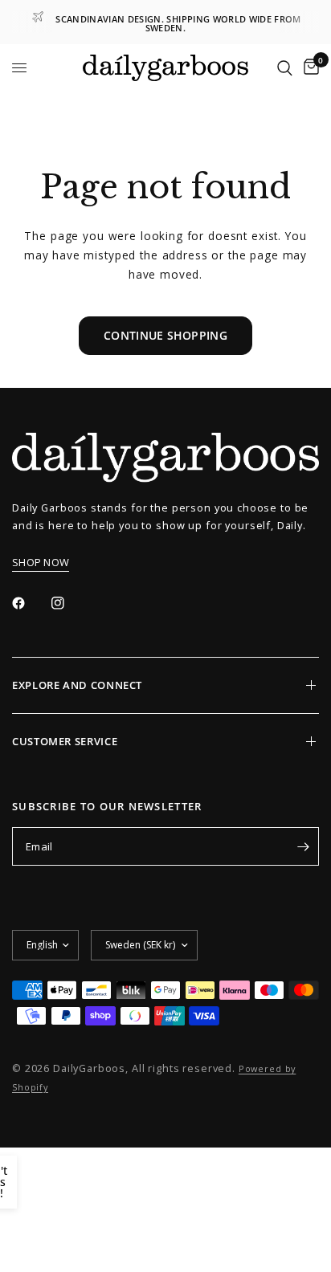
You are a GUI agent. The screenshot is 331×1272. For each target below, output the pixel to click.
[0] (308, 68)
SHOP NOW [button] (40, 562)
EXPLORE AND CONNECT (77, 685)
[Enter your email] (303, 846)
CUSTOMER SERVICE (64, 741)
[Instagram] (69, 603)
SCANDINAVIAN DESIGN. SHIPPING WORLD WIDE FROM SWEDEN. (177, 23)
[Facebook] (29, 603)
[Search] (285, 68)
